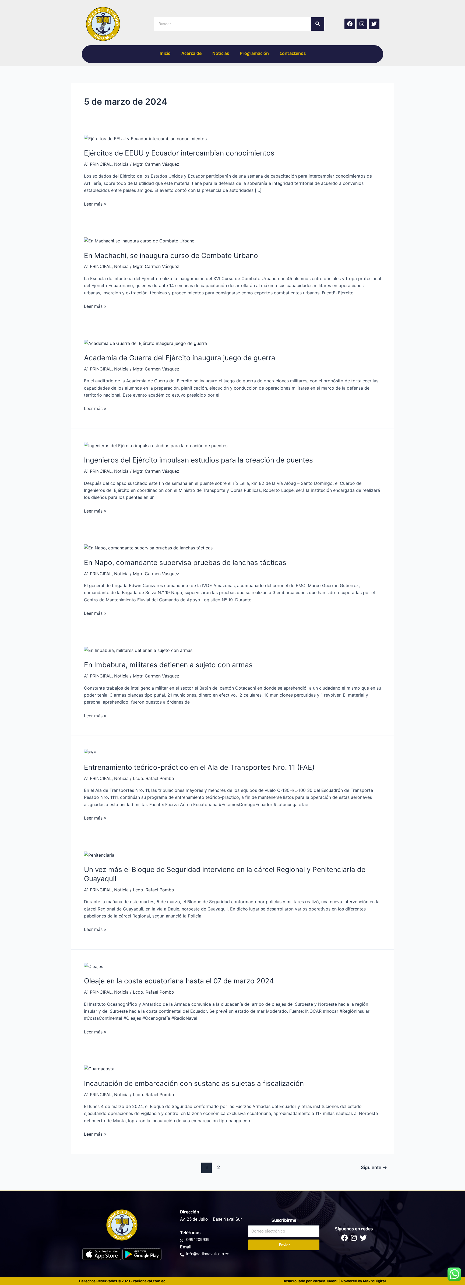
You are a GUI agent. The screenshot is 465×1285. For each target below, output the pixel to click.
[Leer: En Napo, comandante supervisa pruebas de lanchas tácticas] (148, 547)
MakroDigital (374, 1281)
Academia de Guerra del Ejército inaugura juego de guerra (179, 358)
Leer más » (95, 203)
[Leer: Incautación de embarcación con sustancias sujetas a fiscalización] (99, 1068)
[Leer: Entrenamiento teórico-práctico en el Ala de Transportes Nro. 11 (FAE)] (90, 752)
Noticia (121, 164)
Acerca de (191, 54)
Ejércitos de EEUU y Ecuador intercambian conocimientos (179, 153)
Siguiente (374, 1167)
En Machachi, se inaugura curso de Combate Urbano (171, 255)
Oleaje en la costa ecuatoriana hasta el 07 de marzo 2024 (179, 981)
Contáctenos (293, 54)
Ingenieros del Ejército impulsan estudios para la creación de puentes (198, 460)
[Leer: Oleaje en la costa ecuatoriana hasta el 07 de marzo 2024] (93, 966)
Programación (254, 54)
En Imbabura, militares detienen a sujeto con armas (168, 665)
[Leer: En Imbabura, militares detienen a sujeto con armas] (138, 649)
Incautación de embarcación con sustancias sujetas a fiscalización (194, 1083)
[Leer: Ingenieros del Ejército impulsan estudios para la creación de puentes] (155, 445)
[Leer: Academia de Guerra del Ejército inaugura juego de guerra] (145, 342)
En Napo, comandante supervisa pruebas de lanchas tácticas (185, 562)
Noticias (220, 54)
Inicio (165, 54)
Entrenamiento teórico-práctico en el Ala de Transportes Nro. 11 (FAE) (199, 767)
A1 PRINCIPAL (98, 164)
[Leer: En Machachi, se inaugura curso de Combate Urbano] (139, 240)
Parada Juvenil (326, 1281)
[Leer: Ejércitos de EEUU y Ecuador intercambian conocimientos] (145, 138)
